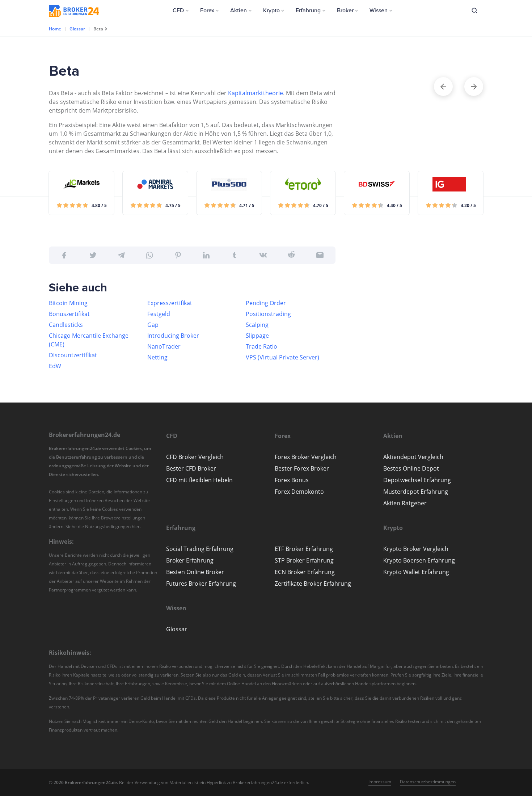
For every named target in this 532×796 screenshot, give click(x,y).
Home (55, 29)
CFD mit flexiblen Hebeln (199, 480)
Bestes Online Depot (411, 468)
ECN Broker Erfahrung (305, 572)
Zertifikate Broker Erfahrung (313, 583)
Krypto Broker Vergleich (415, 549)
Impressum (379, 782)
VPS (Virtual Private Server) (282, 357)
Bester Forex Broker (302, 468)
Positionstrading (268, 314)
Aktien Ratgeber (405, 503)
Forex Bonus (292, 480)
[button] (180, 10)
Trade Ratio (261, 346)
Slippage (257, 336)
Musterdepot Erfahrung (415, 492)
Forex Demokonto (299, 492)
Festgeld (158, 314)
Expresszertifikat (169, 303)
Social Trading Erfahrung (199, 549)
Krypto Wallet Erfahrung (416, 572)
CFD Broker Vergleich (195, 457)
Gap (153, 325)
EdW (55, 366)
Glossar (77, 29)
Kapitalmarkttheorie (255, 93)
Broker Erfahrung (190, 560)
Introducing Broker (173, 336)
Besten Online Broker (195, 572)
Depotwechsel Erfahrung (417, 480)
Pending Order (266, 303)
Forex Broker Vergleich (306, 457)
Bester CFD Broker (191, 468)
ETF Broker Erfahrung (304, 549)
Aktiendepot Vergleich (413, 457)
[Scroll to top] (512, 428)
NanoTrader (164, 346)
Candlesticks (66, 325)
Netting (157, 357)
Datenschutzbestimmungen (428, 782)
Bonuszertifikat (69, 314)
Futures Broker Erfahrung (201, 583)
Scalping (257, 325)
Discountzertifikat (73, 355)
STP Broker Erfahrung (304, 560)
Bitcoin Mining (68, 303)
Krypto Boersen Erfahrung (419, 560)
